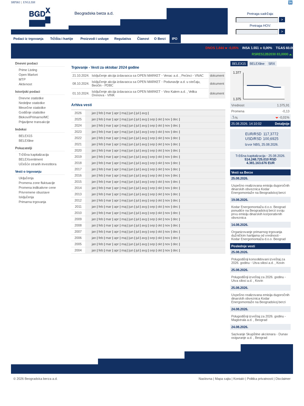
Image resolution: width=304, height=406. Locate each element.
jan (94, 113)
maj (123, 113)
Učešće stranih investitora (37, 164)
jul (137, 113)
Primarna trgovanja (32, 202)
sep (152, 119)
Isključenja (26, 197)
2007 (78, 231)
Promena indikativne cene (37, 187)
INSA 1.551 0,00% (253, 48)
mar (108, 113)
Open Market (28, 74)
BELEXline (26, 140)
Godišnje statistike (32, 112)
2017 (78, 169)
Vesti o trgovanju (28, 171)
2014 (78, 188)
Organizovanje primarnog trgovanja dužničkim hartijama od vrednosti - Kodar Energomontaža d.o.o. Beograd (258, 235)
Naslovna (205, 378)
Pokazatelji (23, 148)
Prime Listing (28, 70)
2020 (78, 150)
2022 (78, 138)
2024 (78, 125)
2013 (78, 194)
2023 (78, 131)
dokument (217, 75)
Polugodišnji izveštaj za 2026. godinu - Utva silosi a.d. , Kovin (258, 278)
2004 (78, 250)
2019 (78, 156)
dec (175, 119)
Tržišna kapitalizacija (34, 154)
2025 (78, 119)
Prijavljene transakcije (34, 122)
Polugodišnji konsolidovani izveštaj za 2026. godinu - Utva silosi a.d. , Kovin (258, 261)
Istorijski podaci (27, 91)
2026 (78, 113)
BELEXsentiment (31, 159)
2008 (78, 225)
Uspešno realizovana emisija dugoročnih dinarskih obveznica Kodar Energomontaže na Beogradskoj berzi (260, 189)
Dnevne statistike (31, 98)
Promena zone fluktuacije (37, 183)
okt (160, 119)
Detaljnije (282, 123)
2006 (78, 238)
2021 (78, 144)
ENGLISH (29, 2)
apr (116, 113)
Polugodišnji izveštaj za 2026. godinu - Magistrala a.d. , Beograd (258, 318)
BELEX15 (25, 136)
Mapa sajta (223, 378)
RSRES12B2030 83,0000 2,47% (273, 54)
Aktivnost (25, 84)
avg (144, 113)
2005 (78, 244)
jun (131, 113)
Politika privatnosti (260, 378)
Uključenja (26, 178)
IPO (175, 38)
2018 (78, 163)
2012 (78, 200)
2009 (78, 219)
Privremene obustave (34, 192)
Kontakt (238, 378)
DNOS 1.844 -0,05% (218, 48)
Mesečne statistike (32, 107)
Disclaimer (283, 378)
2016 (78, 175)
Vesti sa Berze (242, 172)
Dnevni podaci (26, 63)
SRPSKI (15, 2)
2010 (78, 213)
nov (167, 119)
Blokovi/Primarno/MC (34, 117)
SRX (271, 63)
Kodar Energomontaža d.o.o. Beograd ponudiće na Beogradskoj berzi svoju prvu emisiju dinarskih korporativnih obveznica (258, 212)
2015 (78, 181)
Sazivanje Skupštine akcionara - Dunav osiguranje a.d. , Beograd (259, 335)
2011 (78, 206)
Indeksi (20, 129)
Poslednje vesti (243, 246)
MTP (22, 79)
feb (101, 113)
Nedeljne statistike (32, 103)
